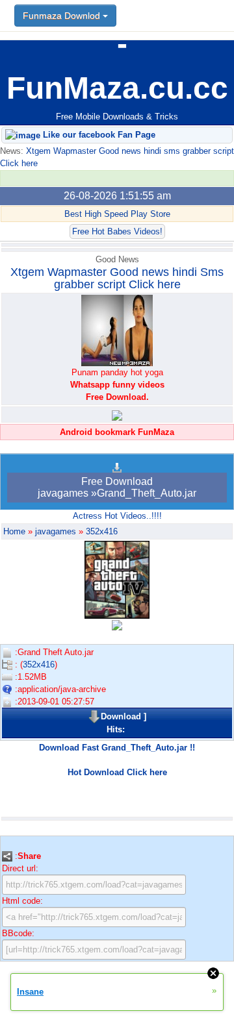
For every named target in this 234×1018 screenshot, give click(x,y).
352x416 (102, 531)
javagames (55, 531)
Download (121, 716)
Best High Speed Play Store (117, 214)
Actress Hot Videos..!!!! (117, 516)
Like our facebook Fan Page (97, 135)
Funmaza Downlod (63, 15)
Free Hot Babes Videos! (117, 231)
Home (14, 531)
